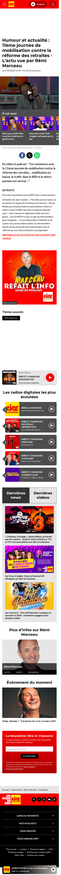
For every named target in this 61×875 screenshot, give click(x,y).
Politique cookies (15, 852)
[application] (29, 92)
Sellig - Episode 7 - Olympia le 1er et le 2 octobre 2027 (29, 721)
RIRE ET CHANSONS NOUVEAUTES (29, 377)
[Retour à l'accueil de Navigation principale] (11, 4)
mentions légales (29, 766)
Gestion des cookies (36, 855)
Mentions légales (37, 849)
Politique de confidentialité (39, 852)
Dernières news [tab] (16, 495)
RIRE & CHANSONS (31, 407)
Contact (23, 849)
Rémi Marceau (13, 666)
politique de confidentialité (14, 769)
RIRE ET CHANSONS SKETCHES (32, 440)
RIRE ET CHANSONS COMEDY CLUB (32, 473)
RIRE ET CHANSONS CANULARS (32, 457)
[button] (29, 93)
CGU (51, 849)
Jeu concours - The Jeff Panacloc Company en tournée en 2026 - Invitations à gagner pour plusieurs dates (28, 615)
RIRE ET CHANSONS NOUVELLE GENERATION (32, 424)
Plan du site (11, 849)
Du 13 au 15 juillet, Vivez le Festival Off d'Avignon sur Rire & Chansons (24, 577)
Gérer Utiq (19, 855)
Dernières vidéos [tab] (43, 495)
